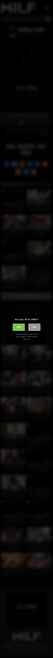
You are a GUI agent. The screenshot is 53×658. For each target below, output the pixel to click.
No (34, 327)
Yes (18, 327)
